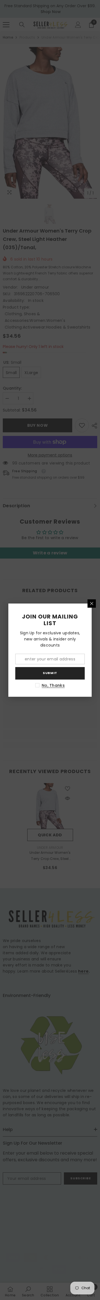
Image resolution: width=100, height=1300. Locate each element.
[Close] (92, 603)
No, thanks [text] (53, 685)
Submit (50, 673)
